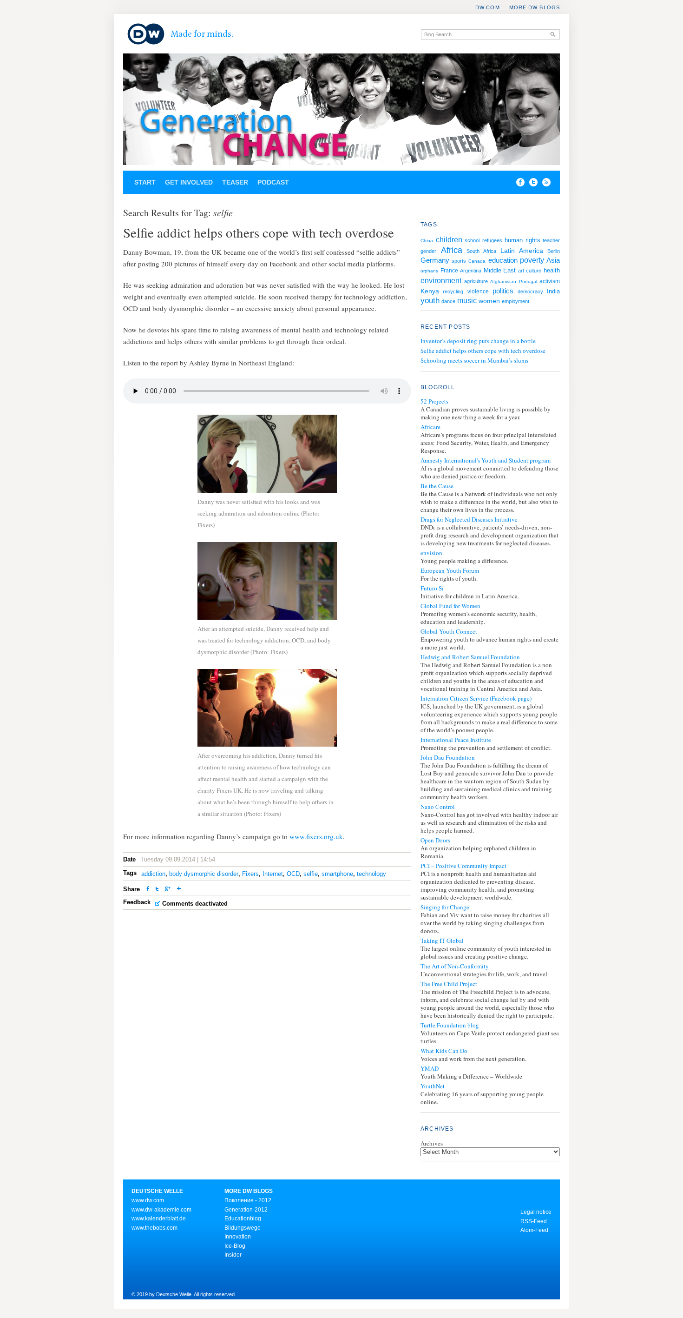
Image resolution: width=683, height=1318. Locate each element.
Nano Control (437, 807)
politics (503, 291)
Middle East (500, 270)
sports (459, 261)
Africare (430, 427)
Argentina (470, 270)
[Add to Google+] (168, 889)
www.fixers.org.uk (316, 836)
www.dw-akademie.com (161, 1209)
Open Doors (435, 840)
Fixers (250, 873)
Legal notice (536, 1212)
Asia (553, 260)
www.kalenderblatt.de (158, 1218)
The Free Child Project (448, 984)
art (521, 270)
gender (428, 251)
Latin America (521, 250)
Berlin (553, 251)
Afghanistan (503, 281)
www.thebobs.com (154, 1228)
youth (430, 300)
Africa (451, 250)
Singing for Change (444, 907)
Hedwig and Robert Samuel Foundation (470, 657)
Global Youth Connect (448, 632)
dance (448, 301)
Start (145, 182)
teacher (551, 240)
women (489, 301)
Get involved (189, 182)
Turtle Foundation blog (449, 1025)
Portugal (528, 281)
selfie (310, 873)
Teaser (235, 182)
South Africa (481, 251)
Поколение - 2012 (247, 1200)
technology (371, 873)
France (449, 270)
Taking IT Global (442, 941)
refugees (492, 240)
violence (478, 291)
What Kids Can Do (443, 1051)
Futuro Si (432, 588)
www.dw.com (147, 1200)
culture (533, 270)
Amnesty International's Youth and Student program (485, 460)
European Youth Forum (449, 571)
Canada (477, 261)
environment (440, 280)
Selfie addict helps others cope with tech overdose (482, 350)
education (503, 260)
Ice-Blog (234, 1246)
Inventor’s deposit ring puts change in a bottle (478, 341)
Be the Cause (436, 486)
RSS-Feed (533, 1221)
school (472, 240)
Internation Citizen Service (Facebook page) (476, 698)
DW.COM (487, 7)
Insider (233, 1255)
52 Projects (434, 401)
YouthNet (432, 1086)
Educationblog (242, 1218)
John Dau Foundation (447, 758)
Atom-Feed (534, 1230)
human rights (522, 240)
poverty (532, 260)
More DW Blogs (534, 7)
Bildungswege (242, 1228)
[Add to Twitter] (157, 889)
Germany (434, 260)
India (553, 291)
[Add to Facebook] (518, 184)
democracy (530, 291)
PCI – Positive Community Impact (463, 866)
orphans (429, 270)
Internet (273, 873)
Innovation (237, 1236)
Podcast (273, 182)
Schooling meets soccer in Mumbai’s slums (474, 360)
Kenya (429, 291)
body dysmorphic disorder (203, 873)
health (552, 270)
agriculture (476, 281)
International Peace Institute (455, 740)
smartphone (337, 873)
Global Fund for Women (450, 606)
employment (515, 301)
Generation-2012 (246, 1209)
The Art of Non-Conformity (454, 966)
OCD (293, 873)
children (449, 239)
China (426, 240)
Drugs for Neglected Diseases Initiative (469, 519)
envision (431, 553)
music (467, 301)
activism (549, 281)
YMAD (429, 1069)
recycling (453, 291)
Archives (431, 1143)
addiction (153, 873)
